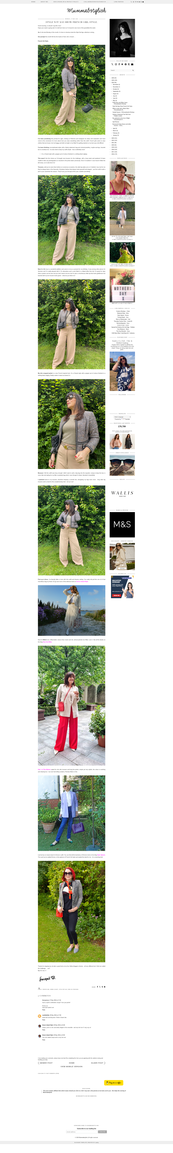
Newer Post (46, 1063)
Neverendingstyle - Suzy (123, 323)
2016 (113, 154)
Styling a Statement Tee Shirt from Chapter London (122, 115)
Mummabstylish (86, 11)
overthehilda (45, 1015)
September (116, 91)
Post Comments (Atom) (52, 1073)
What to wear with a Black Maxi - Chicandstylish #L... (121, 109)
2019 (113, 147)
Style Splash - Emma (123, 315)
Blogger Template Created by (87, 1142)
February (115, 133)
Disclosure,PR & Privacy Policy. (66, 1)
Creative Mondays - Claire (123, 311)
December (115, 84)
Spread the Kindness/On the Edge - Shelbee (123, 327)
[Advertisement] (86, 1110)
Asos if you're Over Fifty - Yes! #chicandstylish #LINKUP (122, 265)
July (114, 96)
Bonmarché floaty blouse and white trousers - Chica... (122, 124)
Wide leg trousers (73, 989)
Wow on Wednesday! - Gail (123, 319)
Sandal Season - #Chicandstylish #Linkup (123, 112)
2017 (113, 152)
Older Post (97, 1063)
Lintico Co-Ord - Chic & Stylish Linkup (122, 342)
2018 (113, 149)
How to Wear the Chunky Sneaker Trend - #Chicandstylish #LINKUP (122, 238)
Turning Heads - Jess (123, 317)
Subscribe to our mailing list (86, 1128)
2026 (113, 78)
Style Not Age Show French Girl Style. (123, 106)
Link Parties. (119, 1)
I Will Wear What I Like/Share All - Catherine (123, 333)
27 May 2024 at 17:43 (55, 1000)
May (114, 100)
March (114, 130)
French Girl (46, 989)
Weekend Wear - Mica (123, 313)
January (115, 135)
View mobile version (72, 1066)
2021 (113, 142)
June (114, 98)
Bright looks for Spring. (122, 303)
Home (33, 1)
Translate (127, 419)
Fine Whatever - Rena (123, 329)
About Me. (44, 1)
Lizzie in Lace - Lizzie (123, 325)
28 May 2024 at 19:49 (59, 1025)
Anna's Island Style (47, 1025)
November (115, 87)
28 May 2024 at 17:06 (55, 1015)
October (115, 89)
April (114, 128)
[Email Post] (39, 988)
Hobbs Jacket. (54, 989)
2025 (113, 80)
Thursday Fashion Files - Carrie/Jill (123, 321)
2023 (113, 138)
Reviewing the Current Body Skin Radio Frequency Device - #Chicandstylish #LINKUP (122, 197)
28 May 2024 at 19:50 (59, 1035)
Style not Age (63, 989)
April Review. (116, 122)
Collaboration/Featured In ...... (96, 1)
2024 (113, 82)
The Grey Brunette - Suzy (123, 331)
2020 (113, 145)
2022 (113, 140)
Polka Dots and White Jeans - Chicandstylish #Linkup (120, 103)
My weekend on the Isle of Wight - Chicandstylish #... (121, 118)
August (115, 93)
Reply (43, 1009)
